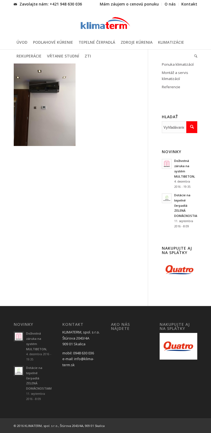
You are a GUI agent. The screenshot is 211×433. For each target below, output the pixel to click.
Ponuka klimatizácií (178, 64)
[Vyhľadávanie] (194, 56)
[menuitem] (129, 4)
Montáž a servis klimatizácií (175, 75)
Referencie (171, 86)
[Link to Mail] (15, 4)
